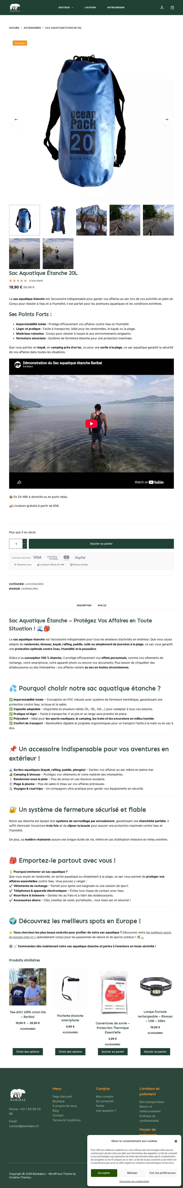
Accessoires (35, 584)
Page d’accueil (62, 1096)
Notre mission (115, 7)
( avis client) (36, 280)
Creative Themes (20, 1177)
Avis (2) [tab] (102, 605)
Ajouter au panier (101, 543)
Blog (56, 1110)
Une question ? (106, 1110)
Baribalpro (30, 588)
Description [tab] (84, 605)
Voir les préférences (162, 1173)
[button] (176, 1141)
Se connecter (105, 1101)
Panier (100, 1106)
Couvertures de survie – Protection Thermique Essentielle (113, 1027)
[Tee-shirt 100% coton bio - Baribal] (27, 986)
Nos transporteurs (151, 1102)
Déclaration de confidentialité (134, 1181)
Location (90, 7)
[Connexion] (162, 7)
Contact (58, 1115)
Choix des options (27, 1051)
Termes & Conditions (67, 1120)
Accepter (104, 1173)
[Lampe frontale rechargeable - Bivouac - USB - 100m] (155, 986)
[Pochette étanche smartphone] (70, 988)
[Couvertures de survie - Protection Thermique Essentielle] (112, 992)
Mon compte (104, 1096)
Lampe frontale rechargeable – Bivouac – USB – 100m (155, 1016)
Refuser (132, 1173)
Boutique (64, 7)
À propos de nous (65, 1106)
